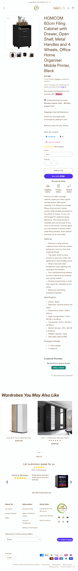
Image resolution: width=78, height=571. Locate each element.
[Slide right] (37, 55)
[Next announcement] (74, 2)
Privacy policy (58, 191)
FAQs (7, 518)
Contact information (67, 566)
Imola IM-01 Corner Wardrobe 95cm (19, 438)
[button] (4, 8)
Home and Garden (46, 516)
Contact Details (11, 513)
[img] (39, 467)
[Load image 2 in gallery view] (18, 54)
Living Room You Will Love (46, 510)
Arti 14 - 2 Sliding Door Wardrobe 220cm (55, 438)
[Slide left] (7, 55)
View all (39, 456)
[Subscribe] (39, 539)
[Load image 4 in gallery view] (31, 54)
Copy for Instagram (54, 142)
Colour (46, 150)
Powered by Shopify (33, 564)
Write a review (58, 368)
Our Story (8, 509)
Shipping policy (47, 191)
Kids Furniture (45, 520)
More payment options (58, 181)
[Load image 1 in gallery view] (12, 54)
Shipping (57, 79)
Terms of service (68, 564)
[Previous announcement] (4, 2)
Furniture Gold (22, 564)
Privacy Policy (27, 509)
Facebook (52, 136)
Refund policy (69, 191)
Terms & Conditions (26, 522)
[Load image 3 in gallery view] (25, 54)
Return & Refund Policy (28, 515)
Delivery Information (30, 528)
